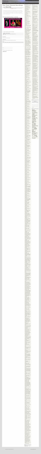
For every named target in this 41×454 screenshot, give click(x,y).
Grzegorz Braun (33, 117)
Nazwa (3, 47)
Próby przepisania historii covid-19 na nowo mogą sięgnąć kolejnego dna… (35, 27)
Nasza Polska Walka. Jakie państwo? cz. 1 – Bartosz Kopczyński (34, 73)
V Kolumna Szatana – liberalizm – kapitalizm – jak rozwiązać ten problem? (35, 83)
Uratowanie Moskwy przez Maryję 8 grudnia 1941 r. (28, 305)
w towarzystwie (33, 138)
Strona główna (27, 0)
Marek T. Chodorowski (34, 122)
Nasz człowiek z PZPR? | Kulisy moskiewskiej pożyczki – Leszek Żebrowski (35, 60)
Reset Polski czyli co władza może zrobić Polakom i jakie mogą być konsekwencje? (34, 68)
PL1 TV (33, 128)
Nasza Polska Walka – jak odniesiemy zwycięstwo (27, 22)
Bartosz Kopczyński (34, 110)
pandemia (33, 126)
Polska (35, 128)
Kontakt (30, 0)
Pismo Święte (34, 127)
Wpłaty (24, 3)
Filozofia (5, 3)
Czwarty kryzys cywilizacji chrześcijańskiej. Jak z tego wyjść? (34, 72)
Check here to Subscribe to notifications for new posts (7, 50)
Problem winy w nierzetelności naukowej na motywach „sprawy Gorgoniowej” (35, 48)
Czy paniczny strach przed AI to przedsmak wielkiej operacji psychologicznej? (35, 11)
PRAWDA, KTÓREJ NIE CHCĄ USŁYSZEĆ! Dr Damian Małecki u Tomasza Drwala (35, 36)
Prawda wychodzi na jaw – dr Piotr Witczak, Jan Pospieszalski (27, 356)
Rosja (33, 130)
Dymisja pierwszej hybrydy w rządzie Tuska (27, 406)
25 (33, 106)
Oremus (37, 125)
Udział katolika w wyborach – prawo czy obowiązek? (27, 66)
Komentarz (3, 41)
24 (32, 106)
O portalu (22, 3)
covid (33, 114)
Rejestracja (37, 0)
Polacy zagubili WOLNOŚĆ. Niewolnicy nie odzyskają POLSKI (34, 33)
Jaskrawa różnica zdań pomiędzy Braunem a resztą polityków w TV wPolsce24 (35, 57)
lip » (33, 107)
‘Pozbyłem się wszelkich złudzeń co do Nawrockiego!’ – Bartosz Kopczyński (35, 87)
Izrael (36, 117)
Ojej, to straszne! (33, 15)
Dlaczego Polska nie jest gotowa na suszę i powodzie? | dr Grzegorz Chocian (35, 80)
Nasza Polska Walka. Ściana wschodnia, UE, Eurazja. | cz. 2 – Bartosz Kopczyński (35, 55)
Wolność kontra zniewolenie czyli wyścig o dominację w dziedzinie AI (35, 98)
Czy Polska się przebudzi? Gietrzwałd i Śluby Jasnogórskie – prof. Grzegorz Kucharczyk (35, 50)
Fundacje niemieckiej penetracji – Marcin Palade (27, 344)
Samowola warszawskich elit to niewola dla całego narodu (28, 323)
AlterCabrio (12, 8)
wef (32, 137)
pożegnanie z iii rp (34, 129)
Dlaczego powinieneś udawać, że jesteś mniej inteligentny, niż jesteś (35, 63)
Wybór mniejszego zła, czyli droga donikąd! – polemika (28, 300)
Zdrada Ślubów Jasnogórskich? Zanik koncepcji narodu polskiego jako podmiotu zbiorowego (35, 30)
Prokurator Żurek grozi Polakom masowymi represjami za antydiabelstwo (35, 39)
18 (33, 105)
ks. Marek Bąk (34, 119)
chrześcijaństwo (34, 112)
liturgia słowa (34, 121)
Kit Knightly (33, 118)
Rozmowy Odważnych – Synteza (35, 85)
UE (32, 135)
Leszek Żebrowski (34, 120)
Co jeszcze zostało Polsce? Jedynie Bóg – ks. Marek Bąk (28, 26)
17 (32, 105)
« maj (32, 107)
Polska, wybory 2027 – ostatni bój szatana (27, 78)
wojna (35, 137)
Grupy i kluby (19, 3)
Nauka (10, 3)
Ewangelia (33, 116)
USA (36, 136)
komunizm (37, 118)
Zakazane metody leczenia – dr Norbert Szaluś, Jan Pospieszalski (35, 29)
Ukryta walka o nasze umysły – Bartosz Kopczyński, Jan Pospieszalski (35, 38)
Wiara (3, 3)
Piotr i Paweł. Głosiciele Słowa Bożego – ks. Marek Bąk (13, 6)
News (12, 3)
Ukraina (35, 135)
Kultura (8, 3)
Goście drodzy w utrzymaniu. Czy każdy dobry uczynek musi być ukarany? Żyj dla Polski (35, 43)
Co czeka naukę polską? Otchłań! (35, 20)
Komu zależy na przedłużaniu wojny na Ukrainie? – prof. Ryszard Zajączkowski (35, 22)
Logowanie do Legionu (33, 0)
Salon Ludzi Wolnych (34, 131)
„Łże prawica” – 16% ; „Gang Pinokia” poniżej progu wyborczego (34, 46)
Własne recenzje (15, 3)
